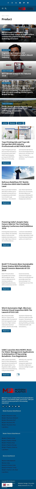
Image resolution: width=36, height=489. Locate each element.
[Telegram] (19, 2)
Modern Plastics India (8, 438)
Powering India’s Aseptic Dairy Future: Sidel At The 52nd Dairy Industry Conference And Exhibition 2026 (17, 225)
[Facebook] (8, 2)
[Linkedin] (16, 2)
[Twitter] (23, 2)
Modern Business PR (8, 422)
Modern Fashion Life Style (10, 470)
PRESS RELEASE (6, 29)
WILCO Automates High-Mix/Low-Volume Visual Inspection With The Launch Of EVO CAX (17, 310)
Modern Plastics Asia (8, 443)
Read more (6, 163)
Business (12, 123)
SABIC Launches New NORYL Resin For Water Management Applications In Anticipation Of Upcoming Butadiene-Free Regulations (18, 353)
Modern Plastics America (9, 447)
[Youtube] (27, 2)
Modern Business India (9, 415)
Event (20, 123)
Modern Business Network (10, 418)
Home (3, 15)
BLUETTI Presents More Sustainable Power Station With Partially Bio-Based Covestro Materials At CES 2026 (17, 267)
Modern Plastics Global (9, 440)
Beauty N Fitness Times (9, 467)
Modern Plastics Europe (9, 445)
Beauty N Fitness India (9, 465)
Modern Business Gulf (8, 420)
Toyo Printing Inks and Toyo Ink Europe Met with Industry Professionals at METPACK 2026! (16, 144)
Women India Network (8, 460)
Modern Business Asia (9, 425)
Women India (6, 463)
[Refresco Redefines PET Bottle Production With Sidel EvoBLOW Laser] (18, 172)
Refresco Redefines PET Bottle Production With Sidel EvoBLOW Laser (15, 184)
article (5, 123)
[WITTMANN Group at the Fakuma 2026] (18, 71)
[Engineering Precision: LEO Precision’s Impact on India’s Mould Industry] (18, 52)
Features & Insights (7, 70)
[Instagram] (12, 2)
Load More (5, 427)
